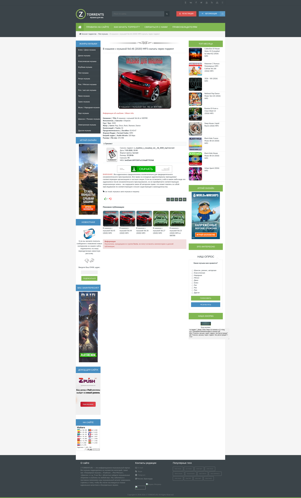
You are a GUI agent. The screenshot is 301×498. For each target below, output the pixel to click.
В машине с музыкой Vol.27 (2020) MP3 (159, 230)
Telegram (141, 475)
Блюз (196, 283)
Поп (195, 290)
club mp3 (199, 469)
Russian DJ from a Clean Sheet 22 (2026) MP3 (211, 111)
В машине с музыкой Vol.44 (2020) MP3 (126, 230)
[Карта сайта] (217, 2)
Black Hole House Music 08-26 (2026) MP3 (211, 155)
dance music (178, 473)
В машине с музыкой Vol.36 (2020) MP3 (142, 230)
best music (178, 469)
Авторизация (211, 14)
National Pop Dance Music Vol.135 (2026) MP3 (212, 96)
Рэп (195, 285)
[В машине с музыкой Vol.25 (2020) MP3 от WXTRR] (178, 226)
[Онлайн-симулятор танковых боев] (88, 179)
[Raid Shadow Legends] (88, 327)
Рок (195, 288)
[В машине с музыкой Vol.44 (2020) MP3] (127, 226)
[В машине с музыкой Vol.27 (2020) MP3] (161, 226)
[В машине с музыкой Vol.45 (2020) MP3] (111, 226)
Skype (139, 471)
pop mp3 (198, 478)
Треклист (108, 144)
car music (108, 192)
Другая (197, 293)
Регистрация (187, 14)
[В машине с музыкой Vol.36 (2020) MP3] (144, 226)
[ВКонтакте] (190, 2)
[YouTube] (206, 2)
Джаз (196, 280)
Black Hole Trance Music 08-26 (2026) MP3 (211, 140)
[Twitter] (201, 2)
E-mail (140, 468)
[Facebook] (196, 2)
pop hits (188, 478)
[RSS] (212, 2)
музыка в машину (132, 192)
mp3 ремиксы (215, 473)
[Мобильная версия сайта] (222, 2)
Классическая (199, 273)
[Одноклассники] (185, 2)
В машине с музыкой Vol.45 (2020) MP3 (109, 230)
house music (191, 473)
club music (210, 469)
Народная (198, 275)
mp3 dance (202, 473)
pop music (208, 478)
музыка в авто (118, 192)
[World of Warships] (206, 215)
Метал (196, 278)
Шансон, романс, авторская (205, 270)
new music (178, 478)
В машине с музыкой (125, 118)
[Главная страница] (80, 27)
